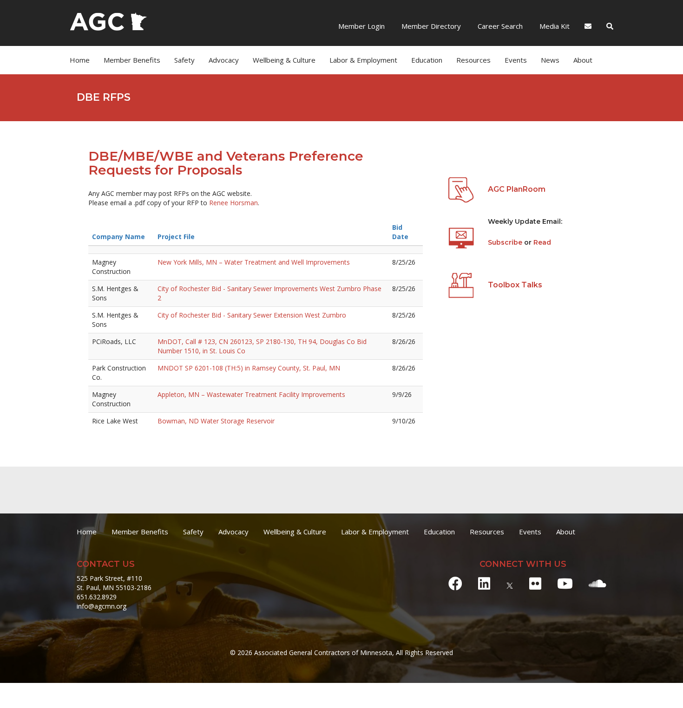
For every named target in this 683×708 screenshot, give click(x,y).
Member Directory (430, 26)
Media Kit (554, 26)
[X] (509, 583)
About (582, 60)
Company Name (118, 236)
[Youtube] (565, 583)
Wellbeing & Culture (294, 531)
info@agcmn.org (101, 606)
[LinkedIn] (484, 583)
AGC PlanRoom (516, 189)
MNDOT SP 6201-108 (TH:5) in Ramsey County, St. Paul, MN (249, 368)
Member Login (361, 26)
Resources (487, 531)
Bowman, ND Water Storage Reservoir (216, 420)
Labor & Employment (363, 60)
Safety (193, 531)
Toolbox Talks (515, 284)
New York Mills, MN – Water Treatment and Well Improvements (254, 262)
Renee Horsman (233, 202)
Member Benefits (132, 60)
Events (516, 60)
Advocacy (233, 531)
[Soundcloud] (597, 583)
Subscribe (506, 242)
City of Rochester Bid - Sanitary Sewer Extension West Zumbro (252, 315)
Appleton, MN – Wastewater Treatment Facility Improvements (251, 394)
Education (439, 531)
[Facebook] (455, 583)
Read (542, 242)
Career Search (499, 26)
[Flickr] (535, 583)
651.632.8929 (97, 596)
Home (80, 60)
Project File (176, 236)
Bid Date (400, 232)
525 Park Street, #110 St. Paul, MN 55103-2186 (114, 583)
